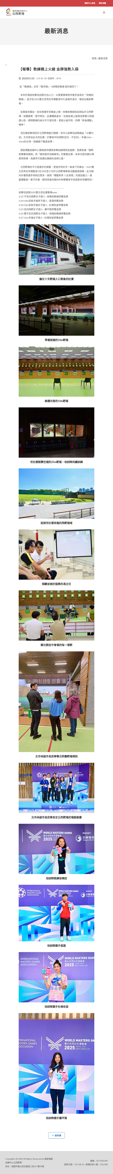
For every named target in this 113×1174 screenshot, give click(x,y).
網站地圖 (102, 3)
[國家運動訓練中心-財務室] (17, 12)
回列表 (58, 1135)
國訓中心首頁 (90, 3)
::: (6, 64)
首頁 (94, 58)
